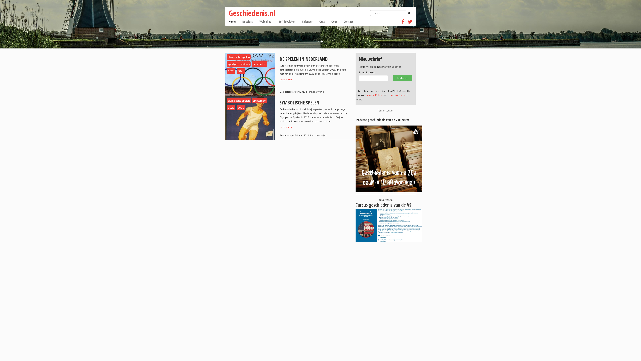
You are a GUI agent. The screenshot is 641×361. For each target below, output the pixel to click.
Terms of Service (398, 95)
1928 (231, 71)
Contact (348, 22)
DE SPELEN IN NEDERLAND (304, 59)
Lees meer (286, 79)
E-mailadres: (367, 72)
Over (334, 22)
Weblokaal (265, 22)
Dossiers (247, 22)
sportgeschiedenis (239, 64)
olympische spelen (239, 57)
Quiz (322, 22)
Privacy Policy (373, 95)
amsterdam (259, 64)
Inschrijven (402, 78)
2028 (241, 71)
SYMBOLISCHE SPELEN (299, 102)
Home (232, 22)
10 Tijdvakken (287, 22)
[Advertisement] (386, 274)
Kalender (307, 22)
